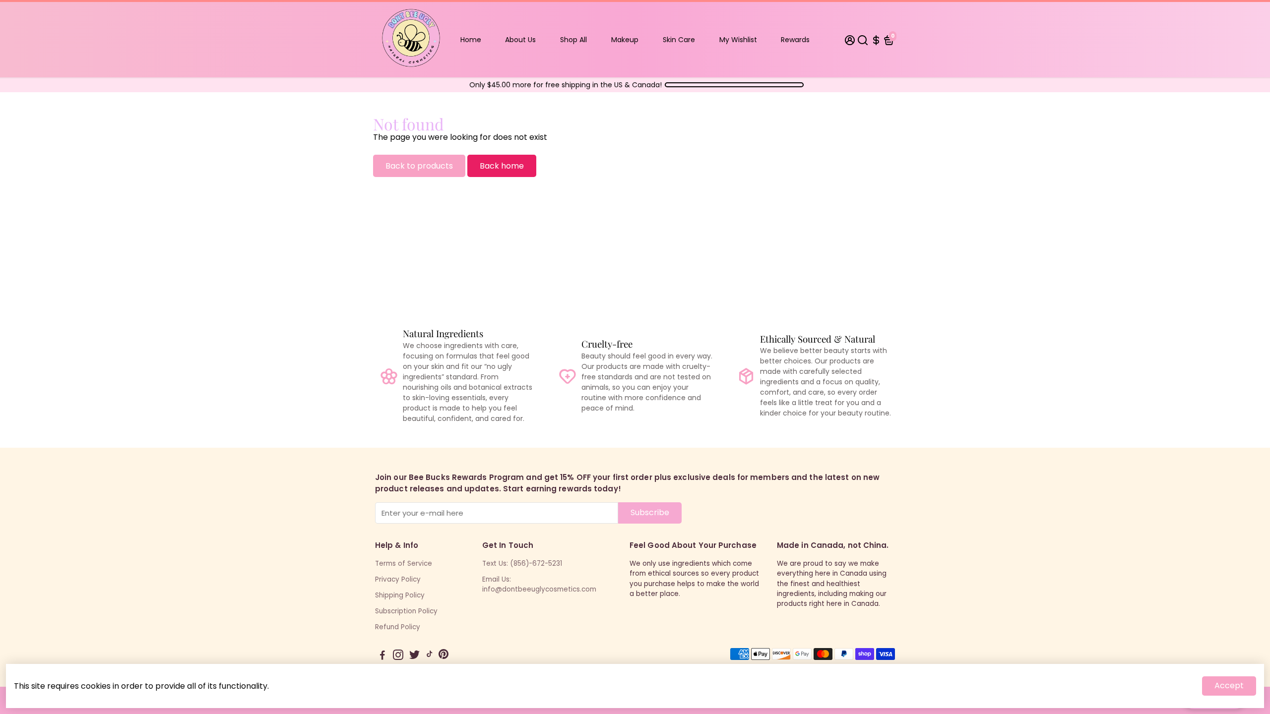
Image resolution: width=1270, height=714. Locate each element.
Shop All (573, 40)
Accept (1229, 685)
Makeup (624, 40)
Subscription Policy (406, 611)
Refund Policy (397, 627)
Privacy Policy (398, 579)
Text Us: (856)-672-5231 (522, 563)
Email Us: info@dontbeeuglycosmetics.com (539, 584)
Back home (502, 166)
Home (470, 40)
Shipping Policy (400, 595)
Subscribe (650, 512)
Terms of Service (403, 563)
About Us (520, 40)
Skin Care (679, 40)
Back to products (419, 166)
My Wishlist (738, 40)
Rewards (795, 40)
